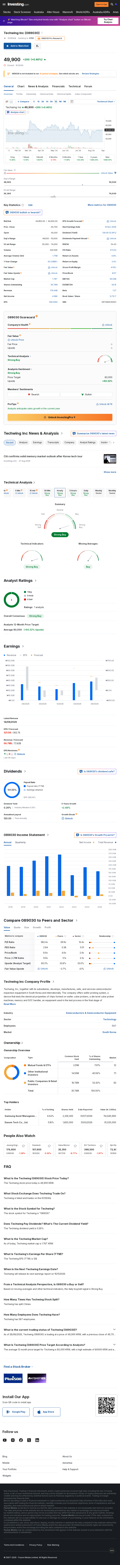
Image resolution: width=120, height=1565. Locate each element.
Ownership (31, 94)
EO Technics (90, 1145)
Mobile (6, 1462)
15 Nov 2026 (110, 227)
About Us (67, 1456)
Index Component (83, 94)
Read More (10, 1004)
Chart (20, 86)
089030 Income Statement (24, 835)
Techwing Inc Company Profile (27, 981)
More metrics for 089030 (102, 205)
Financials (58, 86)
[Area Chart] (11, 101)
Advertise (67, 1462)
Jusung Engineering (15, 1145)
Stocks (7, 12)
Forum (88, 86)
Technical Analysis (18, 482)
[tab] (19, 492)
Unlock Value (107, 173)
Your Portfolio (9, 1469)
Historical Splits (64, 94)
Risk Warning (53, 1545)
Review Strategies (90, 73)
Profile (19, 94)
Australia (39, 12)
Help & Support (70, 1469)
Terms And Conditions (14, 1545)
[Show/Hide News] (72, 101)
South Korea (109, 1032)
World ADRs (83, 12)
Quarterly (20, 842)
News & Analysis (38, 86)
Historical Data (46, 94)
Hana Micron (64, 1145)
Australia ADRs (101, 12)
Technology (109, 1019)
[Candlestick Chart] (7, 101)
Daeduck (36, 1145)
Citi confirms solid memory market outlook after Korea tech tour (43, 456)
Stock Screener (22, 12)
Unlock (44, 968)
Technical (74, 86)
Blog (4, 1456)
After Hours (53, 12)
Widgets (6, 1475)
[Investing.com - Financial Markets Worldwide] (18, 4)
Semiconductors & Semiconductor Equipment (91, 1013)
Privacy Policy (35, 1545)
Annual (7, 842)
